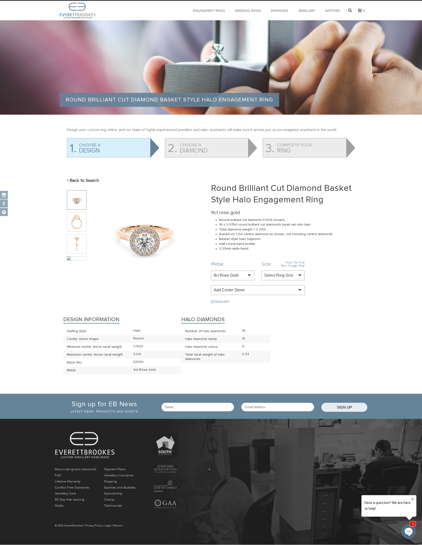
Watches (332, 10)
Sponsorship (113, 493)
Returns (118, 525)
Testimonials (113, 505)
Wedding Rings (248, 10)
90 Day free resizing (69, 499)
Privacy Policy (93, 525)
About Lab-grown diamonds (75, 469)
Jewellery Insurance (118, 475)
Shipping (110, 481)
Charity (109, 499)
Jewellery (306, 10)
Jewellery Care (65, 493)
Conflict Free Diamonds (72, 487)
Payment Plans (115, 469)
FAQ (58, 475)
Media (59, 505)
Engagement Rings (209, 10)
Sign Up (344, 407)
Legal (108, 525)
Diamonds (279, 10)
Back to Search (83, 180)
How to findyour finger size (293, 264)
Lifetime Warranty (67, 481)
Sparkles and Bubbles (120, 487)
